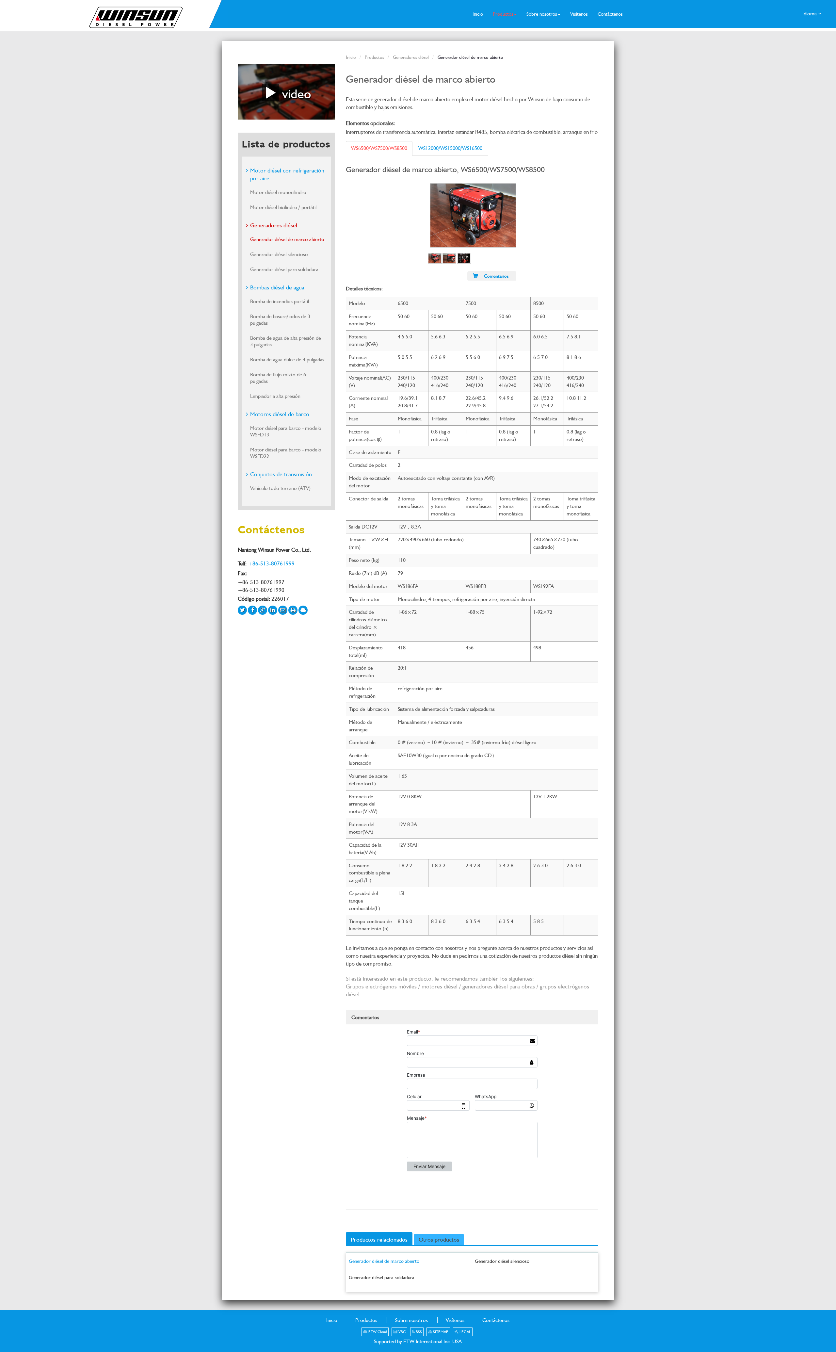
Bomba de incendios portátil (279, 301)
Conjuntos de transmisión (281, 474)
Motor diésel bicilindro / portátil (283, 207)
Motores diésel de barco (279, 414)
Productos (374, 57)
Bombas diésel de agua (277, 287)
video (295, 93)
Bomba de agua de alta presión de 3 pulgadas (285, 341)
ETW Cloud (377, 1331)
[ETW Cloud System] (303, 610)
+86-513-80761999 (271, 563)
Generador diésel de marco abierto (384, 1261)
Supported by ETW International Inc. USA (418, 1341)
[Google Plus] (262, 610)
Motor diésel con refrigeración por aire (287, 174)
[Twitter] (242, 610)
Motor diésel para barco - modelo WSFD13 (285, 431)
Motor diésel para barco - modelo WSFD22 (285, 453)
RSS (418, 1331)
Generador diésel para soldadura (381, 1277)
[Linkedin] (272, 610)
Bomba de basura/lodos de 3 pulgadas (280, 319)
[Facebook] (252, 610)
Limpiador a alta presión (275, 396)
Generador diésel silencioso (502, 1261)
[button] (505, 14)
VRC (401, 1331)
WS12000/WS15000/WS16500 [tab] (450, 148)
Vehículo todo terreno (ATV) (280, 488)
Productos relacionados (379, 1239)
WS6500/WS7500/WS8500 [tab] (379, 148)
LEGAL (464, 1331)
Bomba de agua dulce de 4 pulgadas (287, 359)
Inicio (351, 57)
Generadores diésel (411, 57)
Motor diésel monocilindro (278, 192)
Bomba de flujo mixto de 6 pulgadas (278, 377)
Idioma (810, 13)
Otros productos (439, 1239)
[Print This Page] (292, 610)
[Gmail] (282, 610)
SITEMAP (440, 1331)
